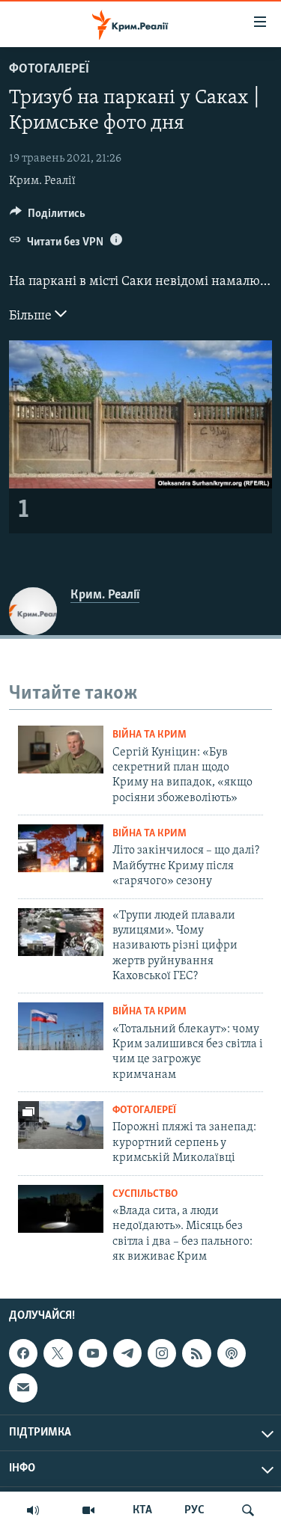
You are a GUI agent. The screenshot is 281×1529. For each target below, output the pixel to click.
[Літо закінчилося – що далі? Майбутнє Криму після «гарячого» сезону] (60, 848)
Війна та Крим (149, 735)
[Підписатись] (23, 1388)
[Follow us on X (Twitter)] (57, 1353)
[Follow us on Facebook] (23, 1353)
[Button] (47, 217)
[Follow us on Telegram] (127, 1353)
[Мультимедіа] (88, 1510)
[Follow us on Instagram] (162, 1353)
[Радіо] (32, 1510)
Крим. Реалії (42, 181)
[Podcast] (231, 1353)
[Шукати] (248, 1510)
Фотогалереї (49, 69)
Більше (32, 316)
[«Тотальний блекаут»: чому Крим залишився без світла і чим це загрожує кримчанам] (60, 1026)
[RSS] (196, 1353)
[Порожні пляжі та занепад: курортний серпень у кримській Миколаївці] (60, 1125)
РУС (194, 1510)
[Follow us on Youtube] (93, 1353)
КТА (142, 1510)
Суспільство (145, 1194)
